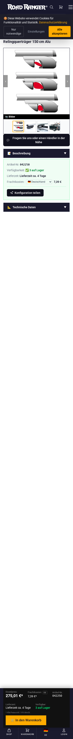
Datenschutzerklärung (53, 22)
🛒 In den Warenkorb (26, 720)
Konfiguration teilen (27, 192)
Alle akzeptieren (59, 31)
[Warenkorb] (60, 7)
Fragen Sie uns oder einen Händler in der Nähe (39, 140)
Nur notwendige (13, 31)
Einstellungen (36, 31)
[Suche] (51, 7)
